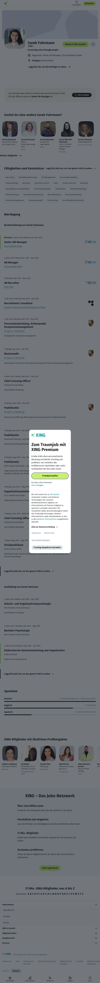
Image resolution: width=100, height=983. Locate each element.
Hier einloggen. (37, 485)
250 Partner (54, 494)
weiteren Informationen (47, 519)
